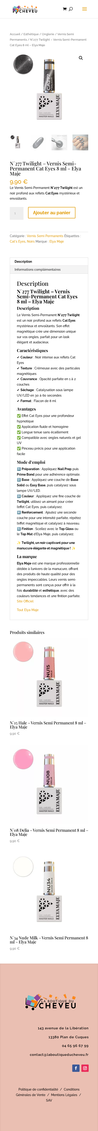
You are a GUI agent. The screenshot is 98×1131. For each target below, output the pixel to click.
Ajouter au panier (51, 212)
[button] (81, 58)
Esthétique (31, 34)
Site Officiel (25, 601)
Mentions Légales (64, 1095)
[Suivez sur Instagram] (85, 1068)
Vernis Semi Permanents (45, 236)
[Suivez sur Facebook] (76, 1068)
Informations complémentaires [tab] (38, 269)
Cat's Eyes (17, 241)
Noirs (31, 241)
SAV (49, 1100)
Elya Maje (56, 241)
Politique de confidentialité (38, 1089)
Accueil (15, 34)
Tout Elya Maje (28, 610)
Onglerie (48, 34)
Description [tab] (23, 261)
